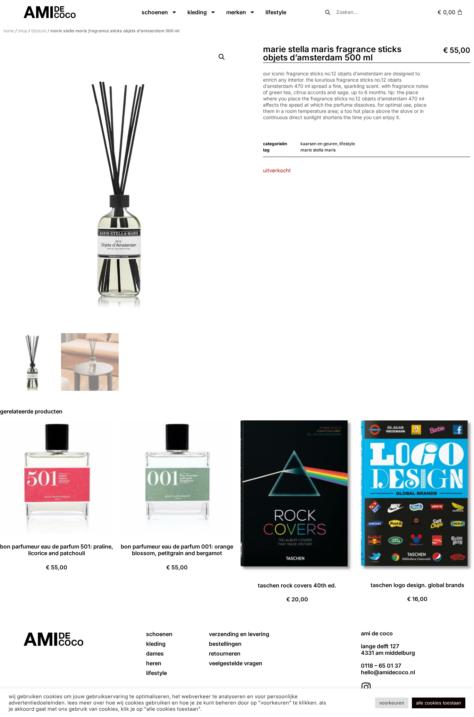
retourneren (224, 653)
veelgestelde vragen (235, 663)
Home (8, 30)
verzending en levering (239, 634)
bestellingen (225, 643)
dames (155, 653)
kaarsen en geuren (319, 143)
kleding (197, 12)
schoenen (155, 12)
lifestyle (275, 12)
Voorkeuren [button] (391, 703)
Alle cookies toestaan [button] (438, 703)
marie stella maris (318, 150)
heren (153, 663)
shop (22, 30)
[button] (221, 57)
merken (236, 12)
